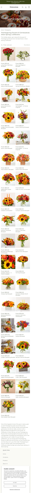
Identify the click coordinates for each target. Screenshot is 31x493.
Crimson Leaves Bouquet (22, 210)
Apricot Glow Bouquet (22, 251)
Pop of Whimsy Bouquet (22, 127)
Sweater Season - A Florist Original (6, 273)
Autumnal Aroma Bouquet (5, 106)
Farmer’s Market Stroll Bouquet (22, 294)
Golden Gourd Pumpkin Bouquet (7, 128)
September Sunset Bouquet (6, 190)
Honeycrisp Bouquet (6, 294)
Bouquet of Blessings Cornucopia (7, 252)
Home (2, 30)
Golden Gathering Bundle (8, 357)
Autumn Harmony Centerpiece (20, 315)
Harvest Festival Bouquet (22, 357)
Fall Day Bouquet (20, 272)
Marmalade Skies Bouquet (8, 417)
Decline (15, 486)
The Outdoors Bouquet (7, 169)
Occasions (5, 457)
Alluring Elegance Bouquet (20, 65)
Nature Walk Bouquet (7, 86)
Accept (15, 482)
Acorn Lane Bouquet (6, 148)
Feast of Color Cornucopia (23, 189)
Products (5, 460)
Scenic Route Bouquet (22, 169)
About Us (5, 463)
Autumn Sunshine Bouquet (6, 231)
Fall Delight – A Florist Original (22, 106)
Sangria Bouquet (20, 336)
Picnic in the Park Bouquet (20, 231)
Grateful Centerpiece (6, 210)
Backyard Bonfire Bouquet (6, 315)
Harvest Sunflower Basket (23, 86)
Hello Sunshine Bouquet (22, 397)
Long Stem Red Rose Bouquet (6, 65)
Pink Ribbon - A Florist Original (22, 149)
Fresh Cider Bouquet (21, 377)
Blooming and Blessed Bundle (7, 337)
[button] (22, 7)
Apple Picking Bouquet (7, 377)
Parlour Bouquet (5, 397)
